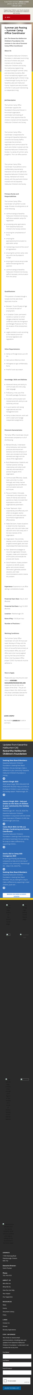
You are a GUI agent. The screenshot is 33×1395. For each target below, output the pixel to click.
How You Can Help (8, 1290)
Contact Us (6, 1323)
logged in (16, 720)
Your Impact (6, 1293)
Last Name (6, 1360)
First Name (6, 1352)
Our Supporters (8, 1297)
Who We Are (7, 1283)
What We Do (7, 1287)
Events (5, 1308)
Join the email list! (12, 1388)
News (4, 1305)
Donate (5, 1326)
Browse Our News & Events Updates (16, 895)
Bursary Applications (9, 1330)
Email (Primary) (8, 1368)
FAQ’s (4, 1315)
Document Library (8, 1311)
